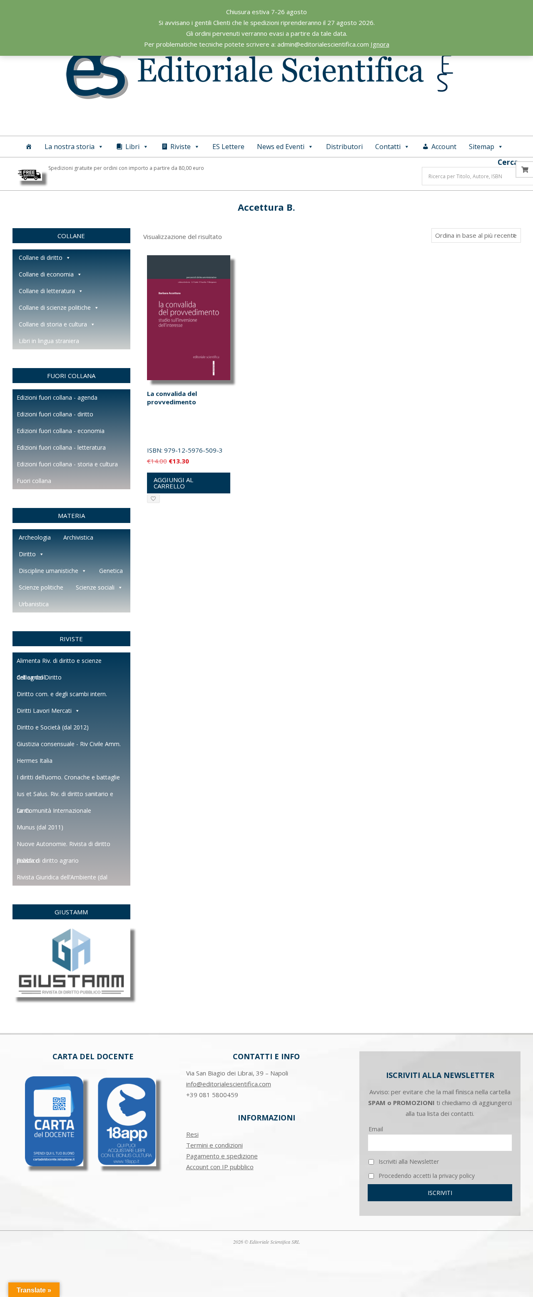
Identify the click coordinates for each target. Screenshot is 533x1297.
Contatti (388, 146)
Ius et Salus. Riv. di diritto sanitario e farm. (65, 796)
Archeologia (35, 537)
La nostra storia (70, 146)
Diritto (27, 554)
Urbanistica (34, 604)
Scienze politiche (41, 587)
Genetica (111, 571)
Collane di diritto (40, 257)
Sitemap (481, 146)
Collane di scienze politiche (55, 307)
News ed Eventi (280, 146)
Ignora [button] (380, 44)
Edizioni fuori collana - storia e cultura (67, 464)
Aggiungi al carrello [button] (173, 482)
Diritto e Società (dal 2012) (53, 727)
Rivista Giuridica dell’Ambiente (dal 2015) (62, 879)
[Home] (28, 146)
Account (443, 146)
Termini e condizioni (214, 1145)
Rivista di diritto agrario (48, 860)
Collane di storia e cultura (53, 324)
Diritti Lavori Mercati (44, 710)
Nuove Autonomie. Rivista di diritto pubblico (63, 846)
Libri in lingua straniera (49, 341)
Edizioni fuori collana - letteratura (61, 447)
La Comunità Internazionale (54, 810)
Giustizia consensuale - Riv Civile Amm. (69, 744)
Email (376, 1129)
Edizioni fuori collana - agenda (57, 397)
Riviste (180, 146)
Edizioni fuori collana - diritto (55, 414)
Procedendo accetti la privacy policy (426, 1176)
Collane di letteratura (47, 291)
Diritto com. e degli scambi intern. (62, 694)
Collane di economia (46, 274)
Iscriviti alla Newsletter (408, 1161)
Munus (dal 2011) (40, 827)
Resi (192, 1134)
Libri (132, 146)
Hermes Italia (34, 760)
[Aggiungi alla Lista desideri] (153, 498)
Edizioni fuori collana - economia (61, 431)
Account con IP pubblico (220, 1167)
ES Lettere (228, 146)
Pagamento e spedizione (222, 1156)
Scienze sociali (95, 587)
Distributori (344, 146)
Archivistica (78, 537)
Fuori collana (34, 481)
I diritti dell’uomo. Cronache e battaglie (68, 777)
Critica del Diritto (39, 677)
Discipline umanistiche (48, 571)
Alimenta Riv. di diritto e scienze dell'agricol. (59, 663)
